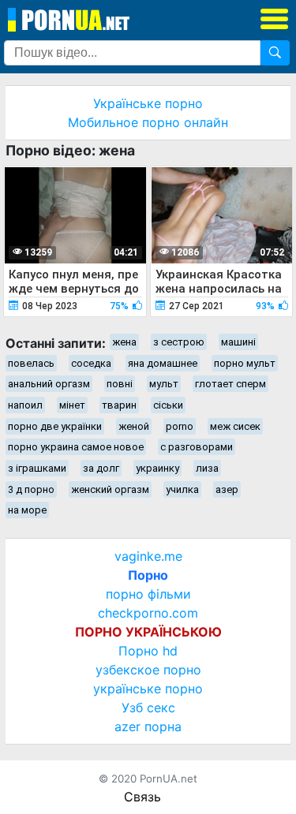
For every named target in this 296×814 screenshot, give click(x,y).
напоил (25, 405)
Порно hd (148, 651)
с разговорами (196, 447)
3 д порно (31, 489)
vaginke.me (148, 556)
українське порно (148, 688)
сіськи (168, 405)
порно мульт (244, 363)
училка (182, 489)
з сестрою (178, 342)
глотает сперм (230, 384)
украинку (157, 468)
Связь (142, 797)
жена (124, 342)
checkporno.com (148, 613)
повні (120, 384)
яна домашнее (162, 363)
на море (27, 510)
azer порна (148, 726)
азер (226, 489)
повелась (31, 363)
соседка (91, 363)
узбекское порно (148, 670)
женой (133, 426)
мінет (72, 405)
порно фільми (148, 594)
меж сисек (235, 426)
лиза (207, 468)
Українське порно (148, 103)
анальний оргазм (49, 384)
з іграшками (37, 468)
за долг (101, 468)
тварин (119, 405)
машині (238, 342)
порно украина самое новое (76, 447)
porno (179, 426)
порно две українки (55, 426)
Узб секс (148, 707)
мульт (163, 384)
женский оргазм (110, 489)
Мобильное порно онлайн (148, 122)
